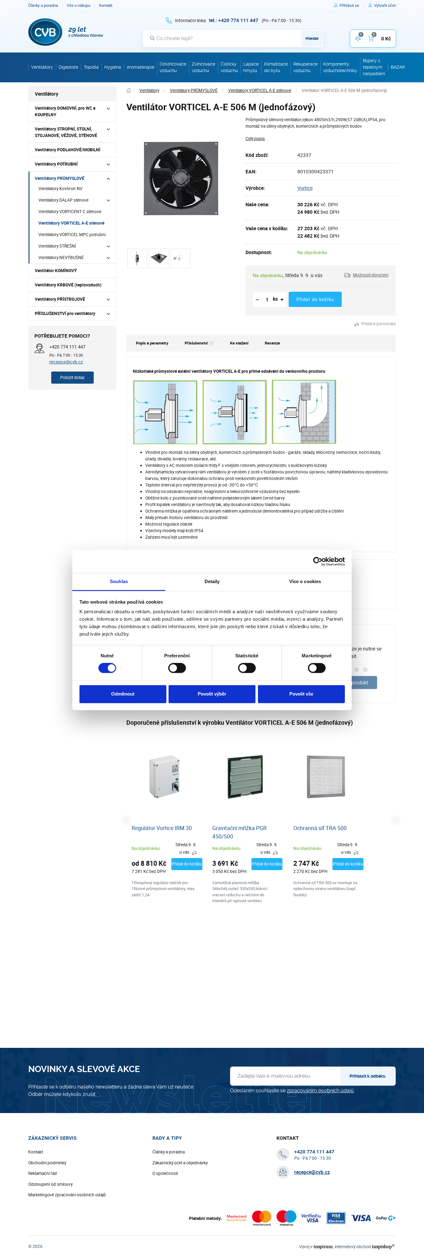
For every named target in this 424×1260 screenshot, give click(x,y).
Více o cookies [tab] (305, 581)
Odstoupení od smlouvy (50, 1184)
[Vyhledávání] (152, 38)
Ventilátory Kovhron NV (60, 188)
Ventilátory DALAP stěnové (63, 200)
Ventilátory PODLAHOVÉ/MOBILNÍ (67, 150)
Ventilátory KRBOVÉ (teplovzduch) (68, 285)
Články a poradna (43, 5)
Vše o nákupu (78, 5)
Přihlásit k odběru (368, 1076)
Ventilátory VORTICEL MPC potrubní (72, 234)
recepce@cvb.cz (66, 361)
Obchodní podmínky (47, 1163)
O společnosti (165, 1173)
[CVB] (65, 32)
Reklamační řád (42, 1173)
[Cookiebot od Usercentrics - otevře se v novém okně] (318, 561)
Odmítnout (122, 693)
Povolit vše (301, 693)
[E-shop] (128, 90)
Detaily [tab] (212, 581)
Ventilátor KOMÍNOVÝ (56, 270)
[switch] (177, 668)
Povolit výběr (212, 693)
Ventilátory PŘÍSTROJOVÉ (60, 299)
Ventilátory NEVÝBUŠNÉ (61, 257)
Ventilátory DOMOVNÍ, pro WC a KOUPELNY (65, 111)
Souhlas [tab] (119, 581)
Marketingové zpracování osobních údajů (67, 1195)
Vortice (305, 188)
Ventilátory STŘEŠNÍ (57, 246)
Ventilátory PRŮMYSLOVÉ (59, 178)
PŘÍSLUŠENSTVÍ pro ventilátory (65, 313)
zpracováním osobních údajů (320, 1090)
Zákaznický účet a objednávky (180, 1163)
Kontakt (105, 5)
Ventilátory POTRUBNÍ (56, 164)
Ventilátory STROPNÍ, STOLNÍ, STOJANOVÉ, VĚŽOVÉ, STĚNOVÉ (66, 132)
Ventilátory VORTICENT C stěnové (69, 211)
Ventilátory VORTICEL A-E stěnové (71, 223)
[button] (366, 275)
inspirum (323, 1246)
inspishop (383, 1246)
